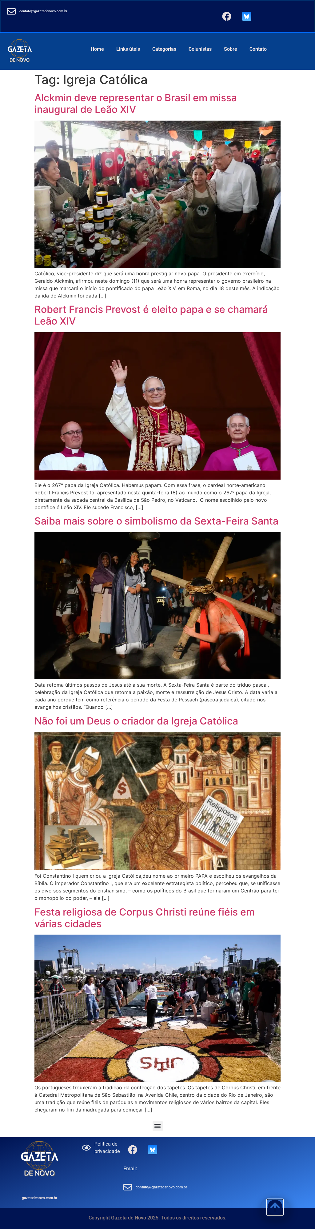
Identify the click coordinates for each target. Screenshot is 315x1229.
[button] (158, 1126)
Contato (258, 49)
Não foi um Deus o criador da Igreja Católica (136, 721)
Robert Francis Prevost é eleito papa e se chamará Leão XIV (151, 315)
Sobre (230, 49)
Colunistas (200, 49)
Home (97, 49)
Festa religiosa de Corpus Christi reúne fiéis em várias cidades (144, 918)
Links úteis (128, 49)
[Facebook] (226, 16)
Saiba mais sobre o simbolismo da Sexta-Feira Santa (156, 521)
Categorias (164, 49)
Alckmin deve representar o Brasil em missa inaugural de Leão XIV (135, 103)
